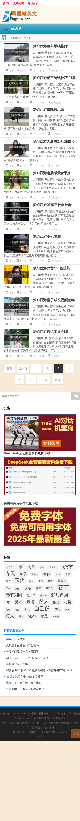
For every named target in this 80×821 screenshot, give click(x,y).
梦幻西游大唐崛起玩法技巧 (54, 141)
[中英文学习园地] (40, 15)
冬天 (10, 573)
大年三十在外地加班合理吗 (22, 645)
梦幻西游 (56, 70)
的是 (56, 601)
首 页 (6, 3)
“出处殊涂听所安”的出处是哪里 (24, 676)
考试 (27, 609)
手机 (8, 588)
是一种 (43, 595)
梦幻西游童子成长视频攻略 (54, 299)
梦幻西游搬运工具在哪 (50, 331)
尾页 (57, 379)
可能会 (34, 574)
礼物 (67, 601)
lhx (11, 70)
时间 (49, 587)
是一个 (31, 595)
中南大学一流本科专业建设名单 (25, 689)
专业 (9, 567)
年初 (50, 581)
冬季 (23, 573)
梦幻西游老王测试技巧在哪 (54, 77)
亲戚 (42, 567)
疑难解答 (38, 718)
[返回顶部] (75, 733)
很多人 (61, 580)
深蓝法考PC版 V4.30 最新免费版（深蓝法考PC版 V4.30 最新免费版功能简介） (41, 670)
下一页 (44, 379)
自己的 (42, 608)
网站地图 (27, 718)
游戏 (18, 601)
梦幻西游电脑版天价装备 (52, 172)
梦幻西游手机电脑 (47, 236)
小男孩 (40, 736)
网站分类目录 (64, 713)
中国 (20, 566)
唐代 (47, 573)
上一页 (23, 368)
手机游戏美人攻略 (17, 664)
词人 (67, 609)
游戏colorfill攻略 (15, 639)
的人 (44, 601)
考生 (17, 609)
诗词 (21, 616)
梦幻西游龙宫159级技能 (51, 268)
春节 (63, 587)
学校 (67, 574)
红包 (8, 609)
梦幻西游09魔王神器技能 (52, 204)
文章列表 (18, 3)
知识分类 (33, 3)
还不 (32, 615)
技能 (17, 588)
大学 (58, 574)
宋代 (19, 580)
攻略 (27, 587)
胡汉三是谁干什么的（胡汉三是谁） (28, 658)
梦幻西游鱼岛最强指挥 (50, 45)
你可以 (53, 567)
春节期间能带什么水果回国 (22, 651)
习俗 (31, 566)
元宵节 (67, 566)
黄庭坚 (55, 616)
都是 (44, 615)
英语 (58, 609)
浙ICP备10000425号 (55, 718)
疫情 (31, 601)
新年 (39, 588)
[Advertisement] (40, 781)
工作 (40, 581)
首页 (9, 368)
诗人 (10, 615)
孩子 (8, 581)
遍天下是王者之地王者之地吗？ (25, 683)
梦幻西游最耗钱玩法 (48, 109)
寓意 (31, 581)
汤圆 (8, 602)
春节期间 (14, 594)
